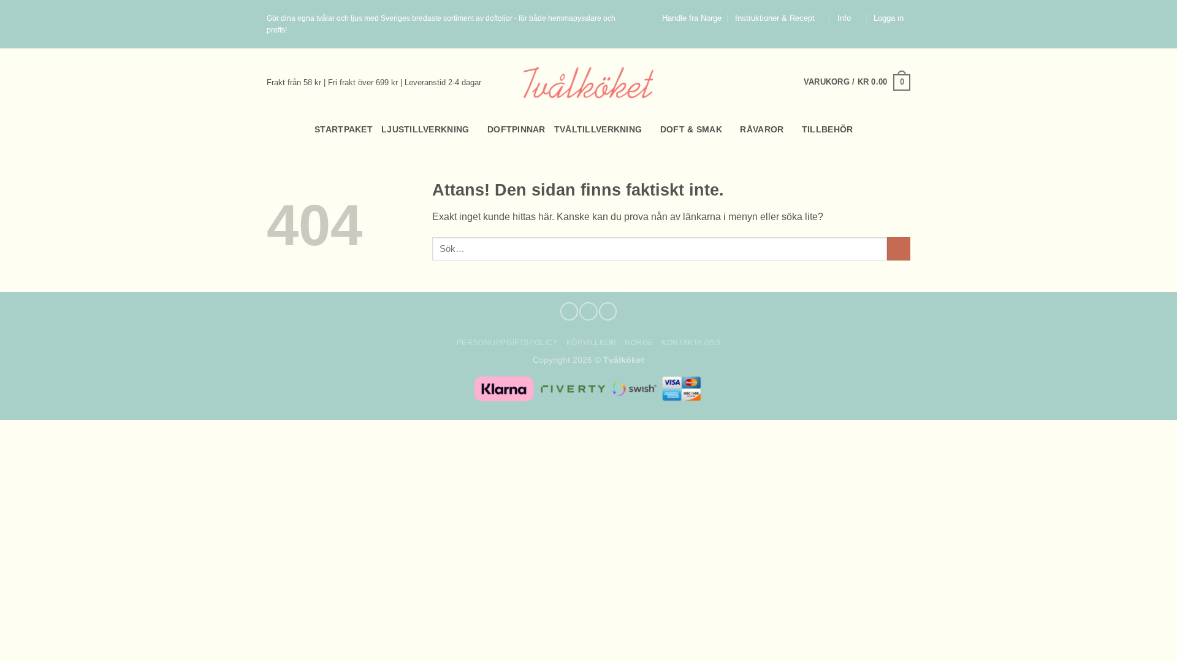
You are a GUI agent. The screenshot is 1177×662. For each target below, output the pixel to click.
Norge (639, 342)
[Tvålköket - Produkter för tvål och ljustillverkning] (588, 82)
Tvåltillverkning (598, 129)
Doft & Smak (691, 129)
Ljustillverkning (425, 129)
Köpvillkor (591, 342)
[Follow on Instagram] (893, 42)
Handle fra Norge (692, 18)
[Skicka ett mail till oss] (904, 42)
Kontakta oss (690, 342)
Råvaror (761, 129)
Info (844, 18)
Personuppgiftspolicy (507, 342)
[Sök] (272, 129)
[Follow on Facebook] (881, 42)
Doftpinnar (516, 129)
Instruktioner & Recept (775, 18)
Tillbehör (827, 129)
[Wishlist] (905, 129)
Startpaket (343, 129)
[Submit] (898, 249)
